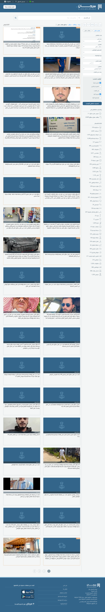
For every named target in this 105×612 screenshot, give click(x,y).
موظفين (95, 267)
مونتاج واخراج (94, 252)
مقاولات (95, 263)
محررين (96, 219)
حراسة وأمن (94, 234)
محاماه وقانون (94, 182)
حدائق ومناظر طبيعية (92, 212)
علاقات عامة (95, 227)
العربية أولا (96, 94)
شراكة (96, 190)
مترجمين (96, 204)
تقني (96, 175)
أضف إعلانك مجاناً (9, 7)
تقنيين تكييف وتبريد (92, 256)
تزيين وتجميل (94, 164)
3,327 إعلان (6, 24)
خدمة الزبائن (94, 201)
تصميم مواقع (94, 193)
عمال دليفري (94, 249)
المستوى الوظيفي (96, 50)
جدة (33, 1)
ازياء (97, 215)
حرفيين (95, 274)
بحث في (99, 39)
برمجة (96, 157)
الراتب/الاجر (98, 61)
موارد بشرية (94, 186)
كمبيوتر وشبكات (93, 197)
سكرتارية (95, 127)
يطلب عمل (87, 30)
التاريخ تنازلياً (96, 83)
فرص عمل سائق (93, 113)
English (9, 1)
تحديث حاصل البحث (92, 103)
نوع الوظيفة (98, 55)
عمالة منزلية (94, 238)
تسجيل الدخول (21, 1)
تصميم (96, 142)
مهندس (95, 153)
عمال (96, 171)
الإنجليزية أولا (95, 97)
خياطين (95, 260)
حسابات (95, 131)
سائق (95, 168)
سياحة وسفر (94, 230)
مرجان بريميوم (63, 593)
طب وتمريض (94, 179)
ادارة (96, 223)
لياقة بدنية (95, 208)
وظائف (74, 24)
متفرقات (95, 149)
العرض (99, 44)
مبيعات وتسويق (93, 135)
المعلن (99, 66)
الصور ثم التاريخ (95, 86)
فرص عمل (97, 30)
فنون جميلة (95, 160)
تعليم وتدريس (94, 146)
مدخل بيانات (94, 271)
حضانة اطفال (94, 245)
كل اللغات (96, 90)
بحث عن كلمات (97, 72)
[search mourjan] (16, 18)
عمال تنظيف (94, 241)
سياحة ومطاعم (93, 138)
